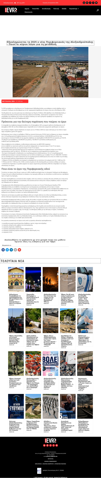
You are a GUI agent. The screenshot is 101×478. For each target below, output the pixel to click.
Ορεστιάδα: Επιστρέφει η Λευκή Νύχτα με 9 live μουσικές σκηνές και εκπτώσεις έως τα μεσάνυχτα (33, 298)
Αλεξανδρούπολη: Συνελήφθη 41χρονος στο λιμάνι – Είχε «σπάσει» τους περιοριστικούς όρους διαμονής (84, 298)
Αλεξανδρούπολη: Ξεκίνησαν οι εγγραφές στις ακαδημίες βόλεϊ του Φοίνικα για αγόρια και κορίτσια (50, 383)
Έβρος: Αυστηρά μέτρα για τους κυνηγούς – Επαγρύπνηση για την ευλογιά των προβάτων (15, 382)
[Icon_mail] (84, 3)
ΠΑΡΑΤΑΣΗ (55, 254)
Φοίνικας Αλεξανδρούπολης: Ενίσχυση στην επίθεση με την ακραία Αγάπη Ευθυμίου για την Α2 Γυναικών (15, 425)
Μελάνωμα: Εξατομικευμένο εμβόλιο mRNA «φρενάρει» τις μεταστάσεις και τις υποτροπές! (84, 339)
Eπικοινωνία (28, 12)
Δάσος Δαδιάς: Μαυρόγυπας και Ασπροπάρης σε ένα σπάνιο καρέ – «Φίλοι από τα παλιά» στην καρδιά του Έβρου (33, 340)
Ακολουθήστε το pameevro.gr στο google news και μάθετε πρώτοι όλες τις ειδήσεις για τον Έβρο (35, 241)
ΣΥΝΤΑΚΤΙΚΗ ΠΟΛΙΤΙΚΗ (60, 463)
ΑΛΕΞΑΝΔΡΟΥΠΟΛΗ (16, 254)
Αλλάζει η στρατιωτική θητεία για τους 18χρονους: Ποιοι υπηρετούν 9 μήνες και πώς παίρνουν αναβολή (50, 425)
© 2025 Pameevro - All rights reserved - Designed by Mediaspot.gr (50, 477)
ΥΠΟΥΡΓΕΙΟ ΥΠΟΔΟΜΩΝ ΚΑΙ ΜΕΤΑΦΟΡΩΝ (17, 256)
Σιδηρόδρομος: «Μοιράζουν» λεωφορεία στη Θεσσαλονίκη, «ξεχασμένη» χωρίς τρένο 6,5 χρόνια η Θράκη (83, 425)
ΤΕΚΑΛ (62, 254)
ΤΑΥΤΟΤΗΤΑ (50, 458)
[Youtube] (96, 3)
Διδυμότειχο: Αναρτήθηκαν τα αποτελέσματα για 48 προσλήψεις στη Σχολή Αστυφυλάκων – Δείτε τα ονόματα (15, 298)
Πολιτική (56, 8)
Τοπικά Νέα (35, 8)
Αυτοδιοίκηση (46, 8)
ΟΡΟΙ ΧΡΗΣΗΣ (38, 463)
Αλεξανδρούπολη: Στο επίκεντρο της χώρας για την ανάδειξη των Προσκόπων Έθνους (50, 298)
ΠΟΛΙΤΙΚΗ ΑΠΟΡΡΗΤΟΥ (48, 463)
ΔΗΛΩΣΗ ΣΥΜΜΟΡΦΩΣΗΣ (50, 461)
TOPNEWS (6, 254)
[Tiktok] (90, 3)
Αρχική (27, 8)
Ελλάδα (64, 8)
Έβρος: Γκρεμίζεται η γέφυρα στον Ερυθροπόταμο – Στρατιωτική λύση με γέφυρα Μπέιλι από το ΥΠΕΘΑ (33, 425)
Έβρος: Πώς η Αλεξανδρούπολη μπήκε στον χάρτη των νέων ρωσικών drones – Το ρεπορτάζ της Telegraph (50, 340)
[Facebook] (87, 3)
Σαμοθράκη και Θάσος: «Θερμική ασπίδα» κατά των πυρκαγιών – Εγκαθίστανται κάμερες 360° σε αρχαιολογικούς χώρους (67, 341)
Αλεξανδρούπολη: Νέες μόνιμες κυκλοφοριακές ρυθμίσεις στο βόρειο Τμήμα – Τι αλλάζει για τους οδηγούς (67, 383)
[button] (97, 10)
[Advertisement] (50, 26)
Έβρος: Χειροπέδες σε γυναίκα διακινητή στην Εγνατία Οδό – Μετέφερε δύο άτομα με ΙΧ (15, 339)
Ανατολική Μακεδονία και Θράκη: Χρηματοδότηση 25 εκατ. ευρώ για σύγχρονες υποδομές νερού (67, 425)
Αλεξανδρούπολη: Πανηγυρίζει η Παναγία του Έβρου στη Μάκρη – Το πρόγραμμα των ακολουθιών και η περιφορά (33, 383)
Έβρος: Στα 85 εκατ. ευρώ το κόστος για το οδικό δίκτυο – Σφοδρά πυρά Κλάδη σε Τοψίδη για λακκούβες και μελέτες (67, 298)
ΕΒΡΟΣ (49, 254)
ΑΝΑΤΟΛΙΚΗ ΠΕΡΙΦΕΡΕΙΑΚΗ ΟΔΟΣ (35, 254)
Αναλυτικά (11, 305)
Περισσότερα (73, 8)
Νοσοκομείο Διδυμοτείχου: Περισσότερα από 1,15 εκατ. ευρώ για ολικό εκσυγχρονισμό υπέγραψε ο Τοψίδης (85, 384)
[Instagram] (93, 3)
